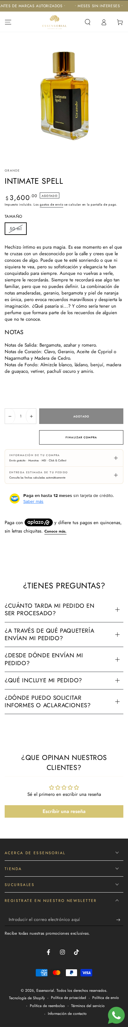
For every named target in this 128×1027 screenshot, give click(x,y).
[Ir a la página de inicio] (55, 22)
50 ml (18, 230)
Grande (12, 170)
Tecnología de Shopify (27, 998)
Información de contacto (67, 1013)
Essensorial (45, 990)
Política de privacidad (68, 997)
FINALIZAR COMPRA (81, 437)
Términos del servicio (88, 1006)
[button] (88, 22)
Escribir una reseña (64, 811)
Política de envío (105, 997)
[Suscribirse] (119, 920)
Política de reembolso (47, 1006)
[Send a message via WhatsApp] (116, 1015)
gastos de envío (51, 204)
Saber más (33, 501)
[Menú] (8, 22)
